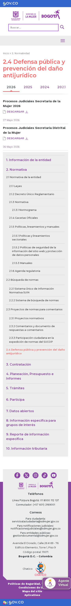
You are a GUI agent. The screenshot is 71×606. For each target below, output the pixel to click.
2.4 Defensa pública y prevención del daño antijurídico (35, 351)
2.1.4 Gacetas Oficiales (23, 217)
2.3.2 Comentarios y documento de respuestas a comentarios (32, 328)
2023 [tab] (61, 87)
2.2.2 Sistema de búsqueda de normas (34, 300)
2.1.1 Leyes (15, 186)
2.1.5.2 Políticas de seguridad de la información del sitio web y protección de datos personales (37, 251)
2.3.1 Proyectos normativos (26, 318)
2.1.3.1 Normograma (24, 209)
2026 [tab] (11, 87)
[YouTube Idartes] (54, 475)
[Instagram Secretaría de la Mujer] (35, 475)
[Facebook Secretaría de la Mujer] (17, 475)
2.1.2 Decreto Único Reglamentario (31, 194)
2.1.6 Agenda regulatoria (24, 270)
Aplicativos (32, 595)
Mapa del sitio (32, 591)
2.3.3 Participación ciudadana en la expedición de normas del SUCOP (31, 339)
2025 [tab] (28, 87)
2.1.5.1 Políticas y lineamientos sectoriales (31, 237)
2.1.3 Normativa (18, 202)
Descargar (15, 111)
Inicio (6, 53)
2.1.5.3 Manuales (22, 263)
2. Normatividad (21, 53)
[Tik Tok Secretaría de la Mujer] (45, 475)
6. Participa (15, 399)
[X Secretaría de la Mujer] (26, 475)
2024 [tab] (44, 87)
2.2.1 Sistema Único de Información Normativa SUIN (31, 290)
